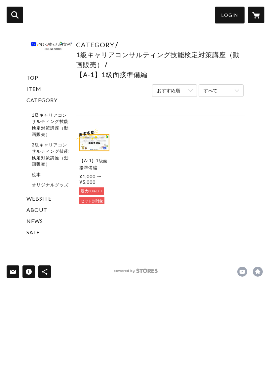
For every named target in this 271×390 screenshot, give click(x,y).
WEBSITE (39, 198)
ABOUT (36, 210)
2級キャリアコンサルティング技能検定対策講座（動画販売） (50, 154)
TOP (32, 77)
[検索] (15, 15)
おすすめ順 (168, 90)
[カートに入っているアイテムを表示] (256, 15)
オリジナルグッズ (50, 184)
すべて (210, 90)
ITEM (33, 89)
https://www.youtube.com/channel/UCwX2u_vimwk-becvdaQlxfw (242, 272)
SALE (33, 232)
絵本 (36, 174)
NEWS (34, 221)
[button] (230, 15)
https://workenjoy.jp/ (258, 272)
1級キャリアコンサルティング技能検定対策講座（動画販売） (50, 124)
